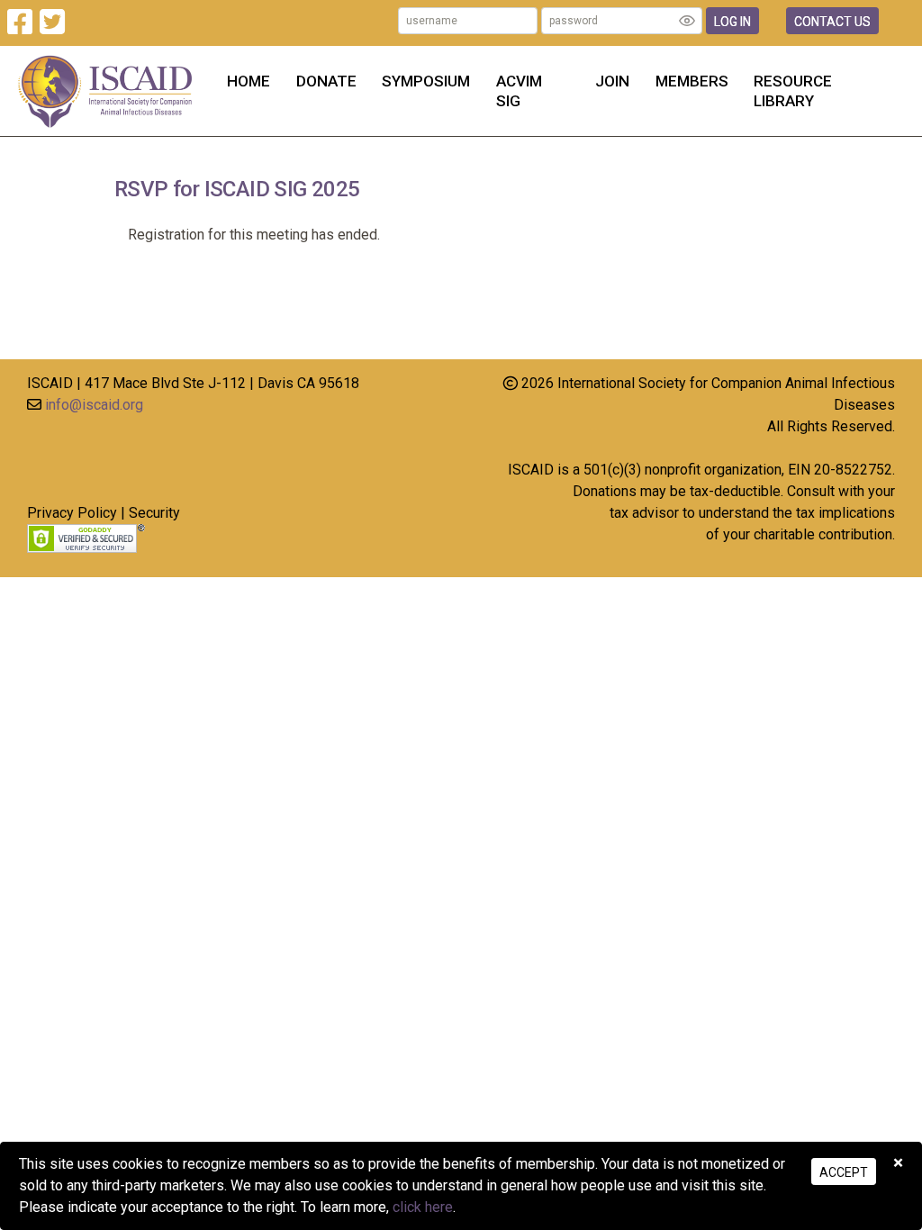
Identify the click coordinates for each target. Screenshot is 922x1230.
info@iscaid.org (94, 404)
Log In (732, 21)
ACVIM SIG (519, 91)
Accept (843, 1172)
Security (154, 512)
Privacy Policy (72, 512)
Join (612, 81)
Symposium (426, 81)
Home (248, 81)
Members (691, 81)
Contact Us (832, 21)
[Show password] (687, 21)
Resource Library (793, 91)
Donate (326, 81)
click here (423, 1207)
